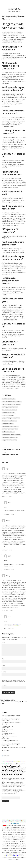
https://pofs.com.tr (22, 702)
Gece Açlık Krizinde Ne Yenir (10, 454)
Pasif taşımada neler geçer (8, 432)
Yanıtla (10, 496)
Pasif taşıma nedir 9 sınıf (8, 423)
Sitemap (2, 704)
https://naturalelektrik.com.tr (8, 702)
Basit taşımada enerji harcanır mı (10, 410)
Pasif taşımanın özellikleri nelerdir (10, 437)
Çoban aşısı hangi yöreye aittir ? (8, 733)
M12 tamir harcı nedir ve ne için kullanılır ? (10, 740)
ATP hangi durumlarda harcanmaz (10, 407)
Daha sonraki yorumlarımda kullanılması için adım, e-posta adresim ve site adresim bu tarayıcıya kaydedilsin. (13, 681)
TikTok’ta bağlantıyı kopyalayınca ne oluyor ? (11, 715)
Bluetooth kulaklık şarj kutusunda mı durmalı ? (11, 722)
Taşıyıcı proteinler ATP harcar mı (9, 440)
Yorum (3, 642)
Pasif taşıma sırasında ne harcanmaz (10, 426)
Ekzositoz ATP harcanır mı (8, 415)
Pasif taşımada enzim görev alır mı (10, 429)
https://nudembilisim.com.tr (7, 700)
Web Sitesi (4, 672)
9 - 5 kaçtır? (4, 685)
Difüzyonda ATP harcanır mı (8, 412)
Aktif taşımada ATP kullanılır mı (9, 399)
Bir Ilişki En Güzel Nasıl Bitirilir (11, 449)
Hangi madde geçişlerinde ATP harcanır (11, 418)
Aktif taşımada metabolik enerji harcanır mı (12, 401)
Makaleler (8, 395)
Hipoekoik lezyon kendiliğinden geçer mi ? (10, 719)
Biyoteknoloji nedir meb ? (7, 729)
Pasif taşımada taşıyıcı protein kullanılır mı (11, 434)
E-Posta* (3, 665)
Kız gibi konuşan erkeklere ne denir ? (9, 737)
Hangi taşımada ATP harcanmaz (9, 421)
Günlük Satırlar (14, 9)
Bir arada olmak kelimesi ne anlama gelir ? (10, 744)
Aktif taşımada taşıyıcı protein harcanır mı (11, 404)
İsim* (3, 658)
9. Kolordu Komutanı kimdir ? (8, 726)
